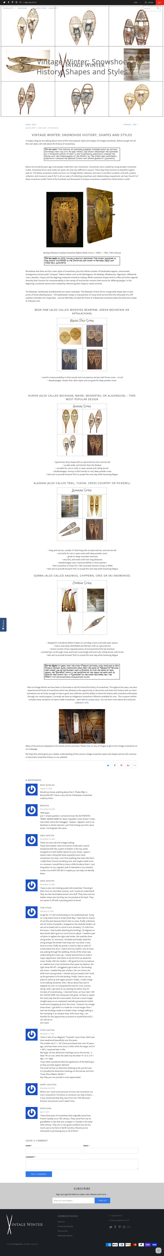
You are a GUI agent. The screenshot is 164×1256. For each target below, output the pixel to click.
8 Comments (53, 128)
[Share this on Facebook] (115, 765)
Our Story (41, 8)
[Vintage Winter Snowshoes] (82, 371)
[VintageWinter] (83, 13)
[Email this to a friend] (135, 765)
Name (29, 1145)
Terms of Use (63, 1231)
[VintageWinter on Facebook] (8, 2)
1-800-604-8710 (30, 2)
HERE (86, 702)
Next (135, 125)
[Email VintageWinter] (20, 2)
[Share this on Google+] (128, 765)
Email (86, 1145)
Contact (53, 8)
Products (8, 8)
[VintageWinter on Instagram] (16, 2)
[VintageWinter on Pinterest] (12, 2)
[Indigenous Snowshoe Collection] (82, 679)
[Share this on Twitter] (108, 765)
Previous (127, 125)
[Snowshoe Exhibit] (82, 742)
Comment (31, 1157)
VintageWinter (17, 1244)
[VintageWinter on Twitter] (4, 2)
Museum (22, 8)
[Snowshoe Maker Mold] (64, 246)
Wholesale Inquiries (65, 1235)
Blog (31, 8)
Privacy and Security (65, 1226)
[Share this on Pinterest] (121, 765)
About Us (61, 1222)
